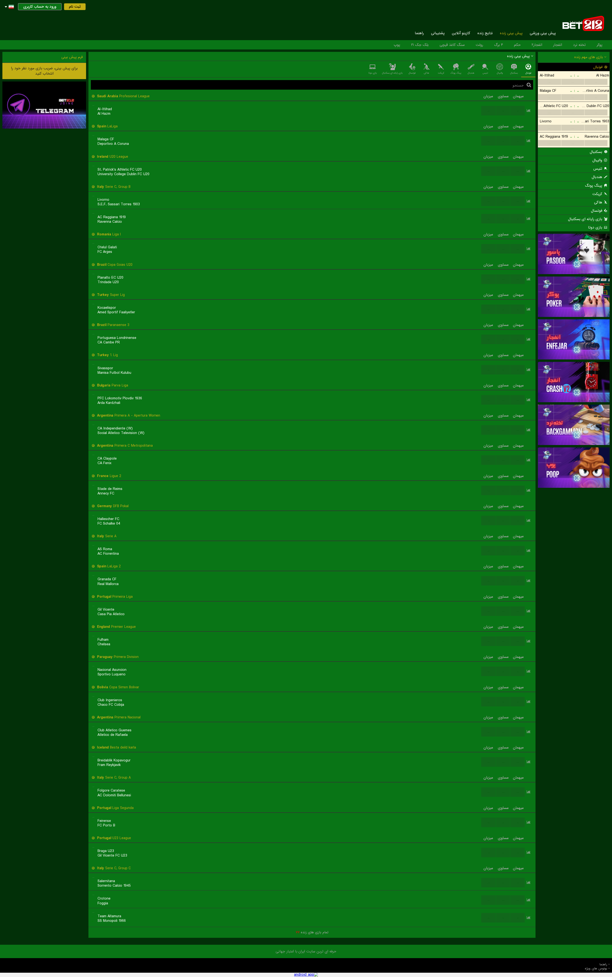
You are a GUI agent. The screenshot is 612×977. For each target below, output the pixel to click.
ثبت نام (75, 7)
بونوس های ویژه (596, 968)
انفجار (557, 45)
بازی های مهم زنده (589, 57)
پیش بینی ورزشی (543, 33)
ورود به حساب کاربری (39, 7)
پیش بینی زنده (511, 33)
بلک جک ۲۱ (420, 45)
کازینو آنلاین (461, 33)
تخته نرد (579, 45)
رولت (479, 45)
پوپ (397, 45)
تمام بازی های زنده (312, 932)
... (549, 82)
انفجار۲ (537, 45)
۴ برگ (498, 45)
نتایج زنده (485, 33)
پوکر (599, 45)
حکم (517, 45)
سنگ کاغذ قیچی (452, 45)
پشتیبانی (438, 33)
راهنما (419, 33)
